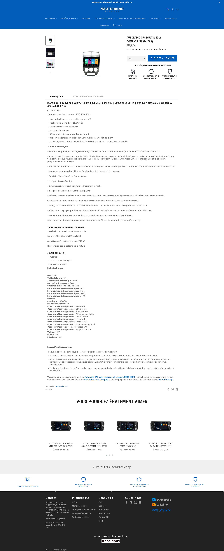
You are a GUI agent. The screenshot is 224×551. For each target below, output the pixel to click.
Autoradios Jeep (62, 386)
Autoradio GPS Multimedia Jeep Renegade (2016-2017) (110, 377)
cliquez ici (60, 518)
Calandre (155, 18)
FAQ (101, 502)
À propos (117, 25)
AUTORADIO (50, 18)
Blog (101, 520)
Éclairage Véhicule (105, 18)
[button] (106, 455)
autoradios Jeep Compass (96, 379)
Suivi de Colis (104, 513)
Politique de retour (80, 517)
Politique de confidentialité (84, 509)
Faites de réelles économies (88, 96)
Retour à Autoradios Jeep (113, 467)
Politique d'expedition (81, 513)
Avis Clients (171, 18)
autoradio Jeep (166, 379)
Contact (104, 25)
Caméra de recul (69, 18)
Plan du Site (104, 517)
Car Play (86, 18)
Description (56, 96)
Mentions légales (80, 506)
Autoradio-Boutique (59, 550)
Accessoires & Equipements (132, 18)
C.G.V (74, 502)
